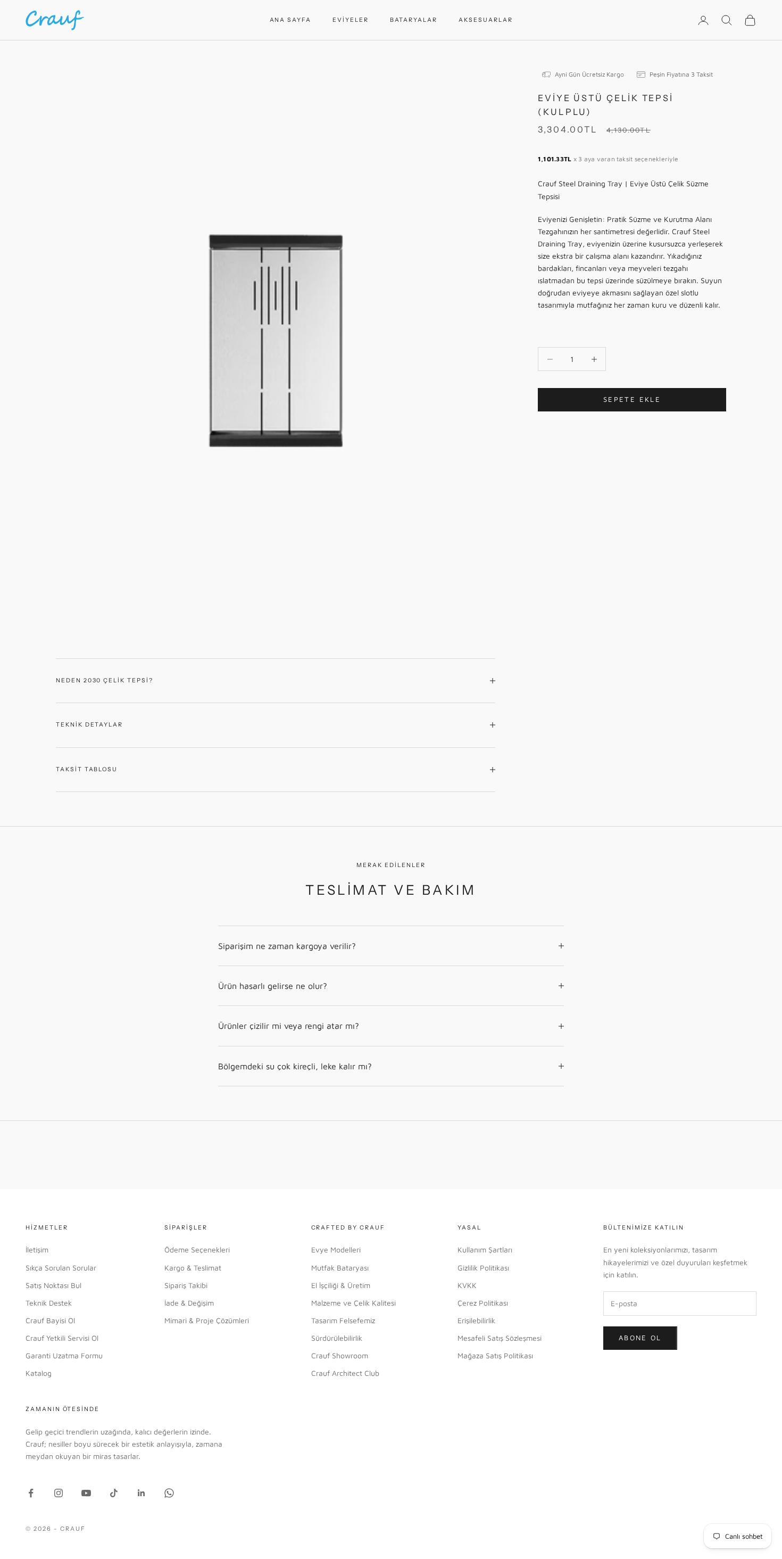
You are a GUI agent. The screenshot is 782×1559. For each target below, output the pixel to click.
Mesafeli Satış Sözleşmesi (499, 1337)
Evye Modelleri (336, 1249)
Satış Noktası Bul (53, 1285)
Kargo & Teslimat (192, 1267)
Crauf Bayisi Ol (50, 1320)
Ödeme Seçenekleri (197, 1249)
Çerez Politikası (482, 1302)
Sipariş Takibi (185, 1285)
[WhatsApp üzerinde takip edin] (169, 1493)
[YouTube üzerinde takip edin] (86, 1493)
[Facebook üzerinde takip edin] (31, 1493)
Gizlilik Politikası (483, 1267)
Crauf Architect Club (345, 1372)
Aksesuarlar (485, 20)
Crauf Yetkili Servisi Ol (62, 1337)
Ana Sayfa (291, 20)
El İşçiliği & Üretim (340, 1285)
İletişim (37, 1249)
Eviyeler (350, 20)
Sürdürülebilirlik (336, 1337)
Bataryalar (413, 20)
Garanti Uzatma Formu (64, 1355)
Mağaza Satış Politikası (495, 1355)
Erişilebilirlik (476, 1320)
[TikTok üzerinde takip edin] (114, 1493)
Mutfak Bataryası (340, 1267)
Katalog (39, 1372)
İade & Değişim (189, 1302)
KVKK (467, 1285)
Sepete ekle (632, 399)
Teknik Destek (49, 1302)
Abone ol (640, 1337)
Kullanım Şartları (484, 1249)
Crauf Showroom (339, 1355)
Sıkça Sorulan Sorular (61, 1267)
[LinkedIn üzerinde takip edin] (141, 1493)
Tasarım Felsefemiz (343, 1320)
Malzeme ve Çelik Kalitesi (353, 1302)
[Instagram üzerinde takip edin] (58, 1493)
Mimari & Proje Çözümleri (206, 1320)
